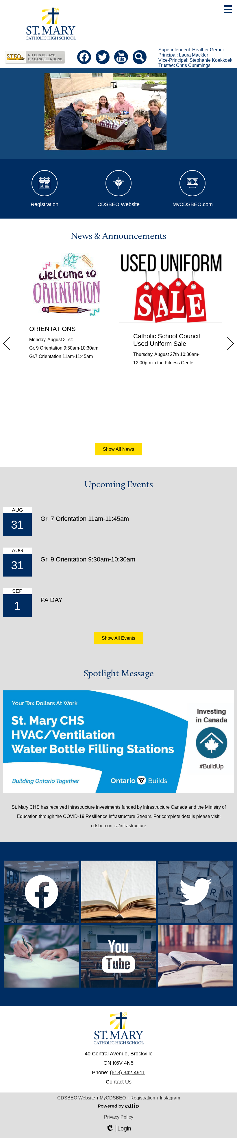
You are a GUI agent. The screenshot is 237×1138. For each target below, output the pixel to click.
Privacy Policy (118, 1117)
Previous (6, 343)
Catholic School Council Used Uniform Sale (166, 339)
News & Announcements (118, 235)
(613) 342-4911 (127, 1072)
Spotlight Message (119, 673)
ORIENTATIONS (52, 328)
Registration (142, 1097)
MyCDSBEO (113, 1097)
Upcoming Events (118, 484)
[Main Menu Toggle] (227, 9)
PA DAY (51, 599)
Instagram (170, 1097)
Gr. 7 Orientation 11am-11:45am (84, 518)
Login (118, 1128)
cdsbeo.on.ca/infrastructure (118, 825)
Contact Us (119, 1082)
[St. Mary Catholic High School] (50, 23)
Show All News (118, 449)
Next (230, 343)
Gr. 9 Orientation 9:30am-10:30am (87, 559)
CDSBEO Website (76, 1097)
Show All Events (118, 638)
